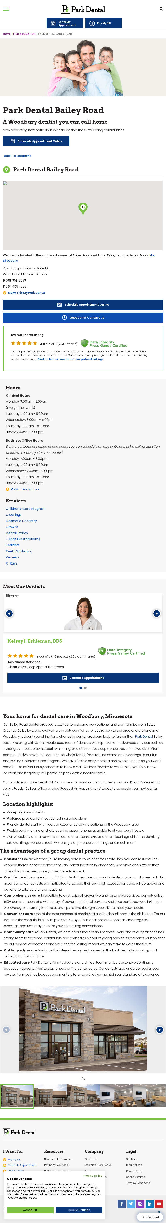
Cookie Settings (135, 1167)
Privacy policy (92, 1176)
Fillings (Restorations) (23, 539)
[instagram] (140, 1194)
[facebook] (122, 1194)
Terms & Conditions (138, 1173)
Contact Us (91, 1149)
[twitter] (131, 1194)
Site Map (131, 1149)
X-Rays (11, 563)
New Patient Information (58, 1149)
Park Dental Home (83, 9)
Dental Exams (17, 533)
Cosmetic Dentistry (21, 521)
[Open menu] (6, 8)
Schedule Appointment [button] (22, 1155)
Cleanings (13, 514)
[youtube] (159, 1194)
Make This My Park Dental (27, 293)
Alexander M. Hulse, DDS (36, 641)
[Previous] (9, 613)
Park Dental (144, 727)
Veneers (12, 557)
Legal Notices (134, 1155)
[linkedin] (150, 1194)
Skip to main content (27, 3)
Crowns (12, 527)
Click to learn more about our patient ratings (70, 359)
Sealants (13, 545)
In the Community (96, 1167)
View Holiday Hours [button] (25, 489)
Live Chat (151, 1217)
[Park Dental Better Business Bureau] (159, 1204)
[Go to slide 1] (80, 678)
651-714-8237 (16, 280)
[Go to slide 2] (85, 678)
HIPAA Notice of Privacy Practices (57, 1163)
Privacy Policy (134, 1161)
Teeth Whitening (19, 551)
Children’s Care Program (25, 508)
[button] (65, 23)
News (88, 1161)
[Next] (157, 613)
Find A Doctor (16, 1161)
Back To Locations (17, 156)
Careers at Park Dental (98, 1155)
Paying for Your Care (56, 1155)
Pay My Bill (14, 1149)
